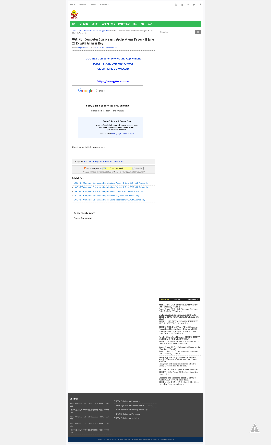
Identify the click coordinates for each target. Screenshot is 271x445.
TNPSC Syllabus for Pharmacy (127, 401)
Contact (93, 4)
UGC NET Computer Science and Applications (113, 58)
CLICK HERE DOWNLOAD (113, 68)
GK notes (84, 23)
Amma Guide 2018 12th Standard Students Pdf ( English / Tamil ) (178, 305)
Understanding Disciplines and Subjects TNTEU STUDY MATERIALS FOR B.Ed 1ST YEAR (179, 317)
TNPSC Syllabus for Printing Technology (130, 410)
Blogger (171, 439)
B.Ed (142, 23)
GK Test (94, 23)
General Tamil (108, 23)
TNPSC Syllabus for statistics (126, 418)
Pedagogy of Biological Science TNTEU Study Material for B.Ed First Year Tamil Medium (177, 359)
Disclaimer (104, 4)
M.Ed (150, 23)
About (72, 4)
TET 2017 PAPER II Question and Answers (178, 369)
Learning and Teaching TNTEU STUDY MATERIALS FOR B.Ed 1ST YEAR (177, 378)
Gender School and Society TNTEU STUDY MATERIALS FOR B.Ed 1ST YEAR (179, 338)
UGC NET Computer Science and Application (93, 31)
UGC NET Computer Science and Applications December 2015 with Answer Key (109, 200)
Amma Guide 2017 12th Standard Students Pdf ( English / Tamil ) (180, 348)
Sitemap (82, 4)
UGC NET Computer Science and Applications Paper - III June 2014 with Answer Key (111, 183)
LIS (135, 23)
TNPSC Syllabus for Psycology (127, 414)
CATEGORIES (192, 299)
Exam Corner (124, 23)
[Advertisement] (180, 78)
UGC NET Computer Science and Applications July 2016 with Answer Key (106, 196)
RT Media (154, 439)
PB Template (144, 439)
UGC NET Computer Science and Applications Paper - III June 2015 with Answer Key (111, 187)
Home (74, 23)
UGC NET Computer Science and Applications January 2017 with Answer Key (108, 191)
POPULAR (165, 299)
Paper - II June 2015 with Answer (113, 63)
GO (198, 32)
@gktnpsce (83, 47)
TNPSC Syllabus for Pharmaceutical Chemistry (133, 405)
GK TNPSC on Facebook (106, 47)
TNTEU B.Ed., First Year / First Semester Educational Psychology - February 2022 (178, 328)
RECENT (178, 299)
